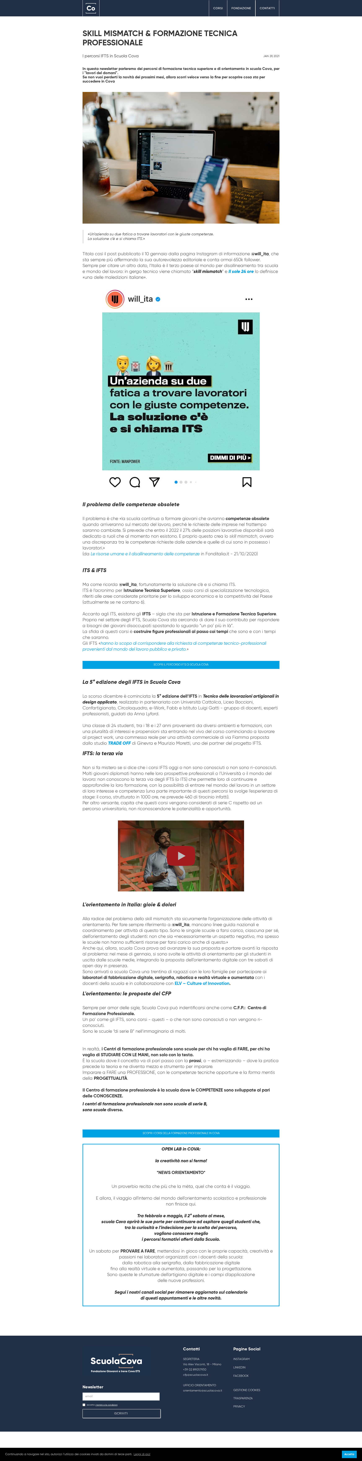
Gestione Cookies (246, 1390)
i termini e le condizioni (106, 1405)
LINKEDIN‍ (239, 1367)
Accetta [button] (349, 1454)
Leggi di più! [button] (142, 1454)
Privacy (239, 1406)
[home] (91, 8)
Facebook (241, 1376)
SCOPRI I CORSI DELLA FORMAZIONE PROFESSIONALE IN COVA (181, 1133)
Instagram (241, 1359)
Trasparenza (243, 1398)
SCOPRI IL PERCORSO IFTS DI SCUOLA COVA (181, 664)
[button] (218, 8)
